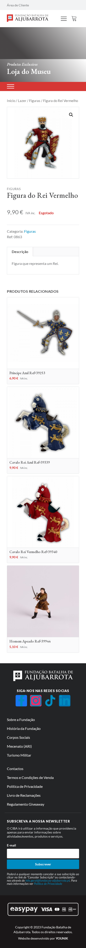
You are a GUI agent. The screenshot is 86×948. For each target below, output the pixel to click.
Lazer (22, 101)
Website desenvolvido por (43, 938)
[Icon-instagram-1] (36, 700)
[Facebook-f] (21, 700)
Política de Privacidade (48, 883)
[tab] (20, 251)
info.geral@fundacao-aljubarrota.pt (47, 880)
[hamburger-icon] (64, 19)
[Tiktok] (50, 700)
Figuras (34, 101)
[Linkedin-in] (64, 700)
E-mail (11, 845)
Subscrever (43, 864)
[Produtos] (10, 86)
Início (11, 101)
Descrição (20, 251)
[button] (71, 115)
